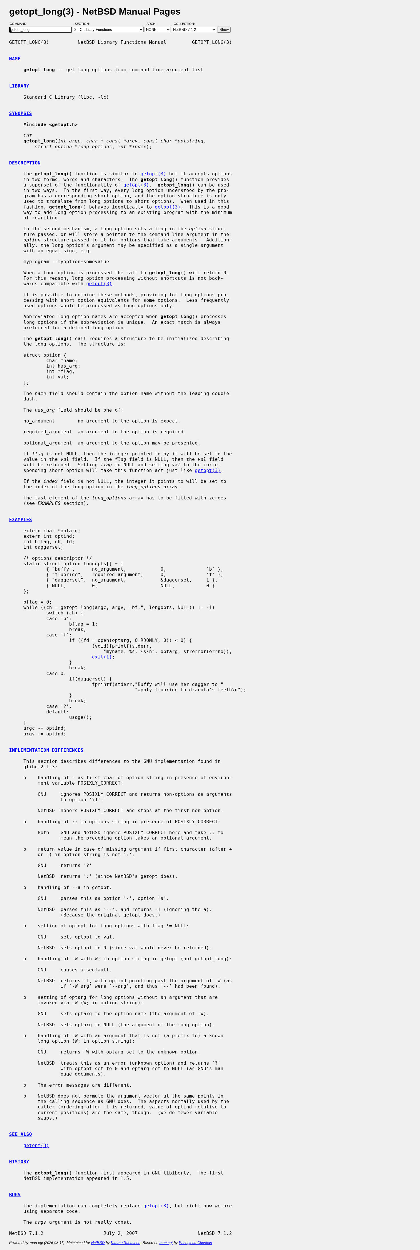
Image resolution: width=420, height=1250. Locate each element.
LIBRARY (19, 86)
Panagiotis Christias (195, 1243)
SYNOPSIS (20, 113)
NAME (15, 58)
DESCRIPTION (25, 163)
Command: (20, 23)
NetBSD (98, 1243)
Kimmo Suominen (125, 1243)
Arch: (154, 23)
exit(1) (102, 657)
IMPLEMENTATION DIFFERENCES (46, 750)
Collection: (184, 23)
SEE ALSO (20, 1134)
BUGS (15, 1194)
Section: (83, 23)
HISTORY (19, 1161)
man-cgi (166, 1243)
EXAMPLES (20, 519)
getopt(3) (153, 173)
